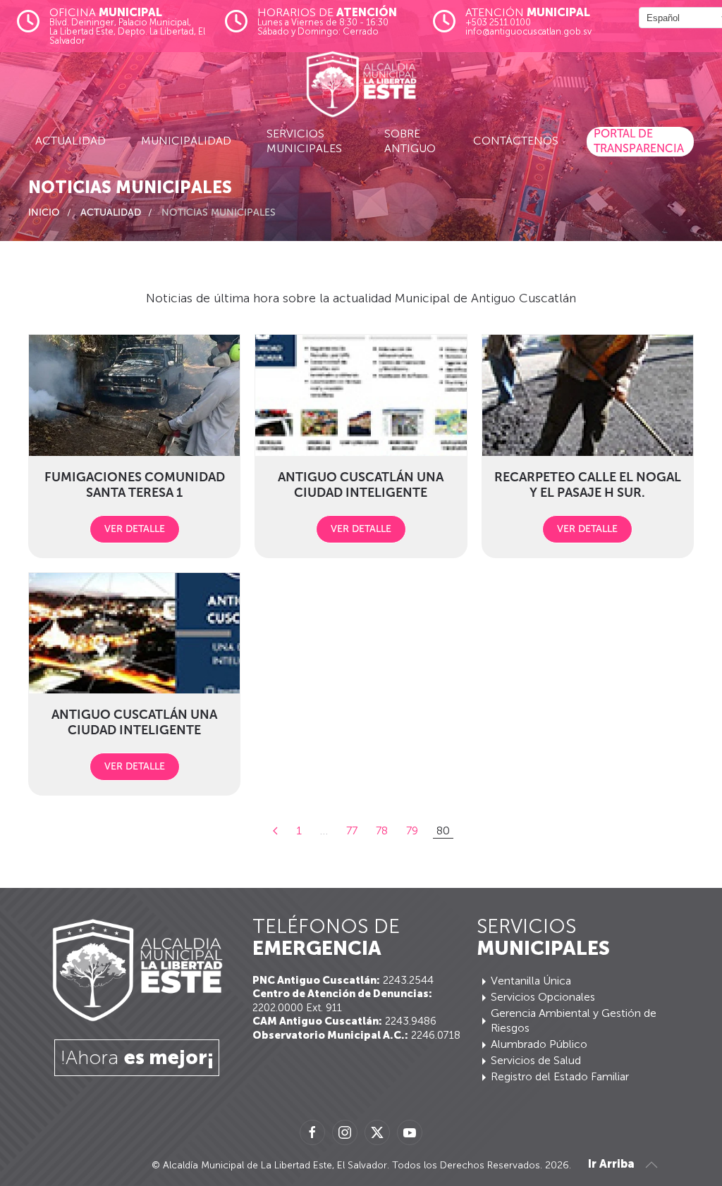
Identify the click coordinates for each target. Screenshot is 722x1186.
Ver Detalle (134, 529)
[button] (651, 1165)
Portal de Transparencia (639, 141)
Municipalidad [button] (186, 140)
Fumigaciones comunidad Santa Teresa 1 (134, 484)
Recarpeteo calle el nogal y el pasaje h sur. (587, 484)
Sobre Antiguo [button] (410, 141)
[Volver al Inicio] (361, 84)
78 (382, 830)
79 (412, 830)
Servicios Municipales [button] (304, 141)
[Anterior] (275, 831)
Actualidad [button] (70, 140)
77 (351, 830)
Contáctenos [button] (515, 140)
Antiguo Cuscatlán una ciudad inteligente (360, 484)
